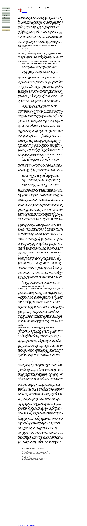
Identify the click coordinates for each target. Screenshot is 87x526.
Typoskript (24, 12)
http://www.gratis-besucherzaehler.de (27, 525)
